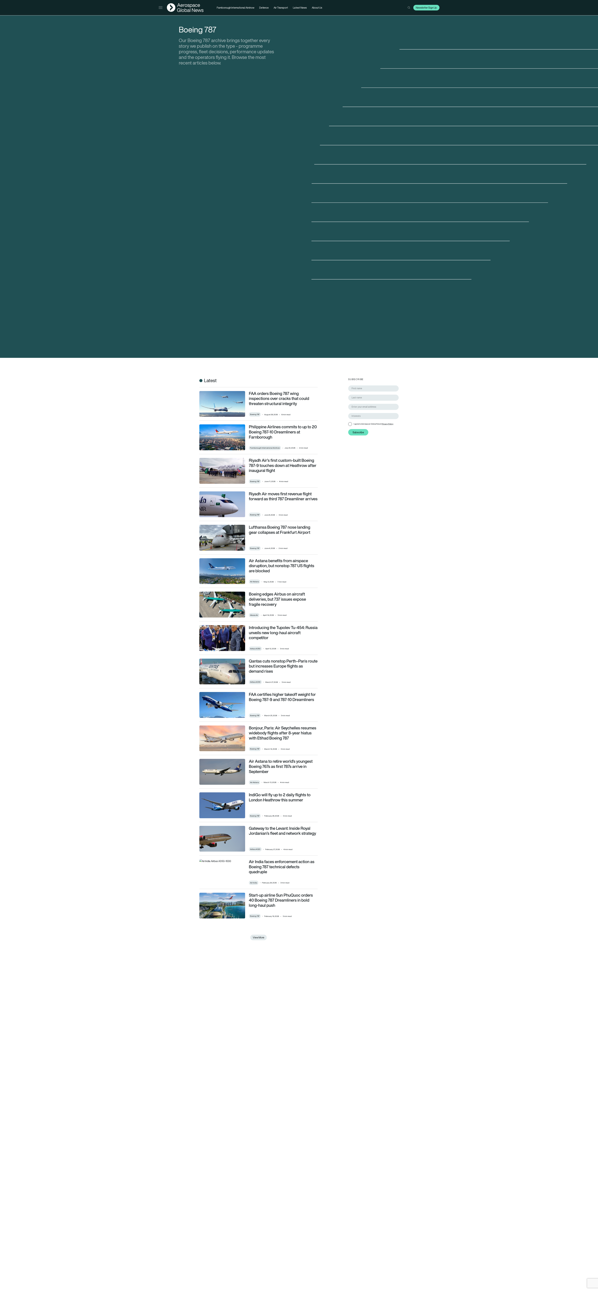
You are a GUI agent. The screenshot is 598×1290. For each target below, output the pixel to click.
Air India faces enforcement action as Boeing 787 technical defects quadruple (281, 867)
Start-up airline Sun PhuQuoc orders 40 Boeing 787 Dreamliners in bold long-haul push (281, 900)
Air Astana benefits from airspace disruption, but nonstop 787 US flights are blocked (281, 566)
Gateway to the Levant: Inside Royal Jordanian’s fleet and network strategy (282, 830)
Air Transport (281, 7)
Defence (264, 7)
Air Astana (254, 581)
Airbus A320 (255, 849)
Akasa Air (254, 615)
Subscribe (358, 432)
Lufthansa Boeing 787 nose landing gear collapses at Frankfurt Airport (279, 529)
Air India (253, 882)
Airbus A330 (255, 682)
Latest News (300, 7)
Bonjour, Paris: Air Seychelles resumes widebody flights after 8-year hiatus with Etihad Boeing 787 (282, 733)
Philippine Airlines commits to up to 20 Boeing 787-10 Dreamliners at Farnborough (283, 432)
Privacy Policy (387, 424)
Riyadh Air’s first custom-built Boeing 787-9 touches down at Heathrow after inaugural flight (282, 465)
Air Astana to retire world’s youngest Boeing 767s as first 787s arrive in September (281, 766)
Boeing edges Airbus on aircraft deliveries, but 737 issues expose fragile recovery (277, 599)
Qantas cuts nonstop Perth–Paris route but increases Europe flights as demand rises (283, 666)
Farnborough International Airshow (235, 7)
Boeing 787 (254, 414)
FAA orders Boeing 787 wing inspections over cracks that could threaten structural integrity (279, 398)
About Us (317, 7)
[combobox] (373, 416)
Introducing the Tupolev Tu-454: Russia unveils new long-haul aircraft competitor (283, 633)
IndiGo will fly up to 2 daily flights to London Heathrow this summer (280, 797)
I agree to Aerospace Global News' (373, 424)
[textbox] (375, 416)
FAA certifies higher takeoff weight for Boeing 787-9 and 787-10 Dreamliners (282, 696)
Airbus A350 (255, 648)
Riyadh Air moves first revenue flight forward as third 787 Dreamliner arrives (283, 496)
